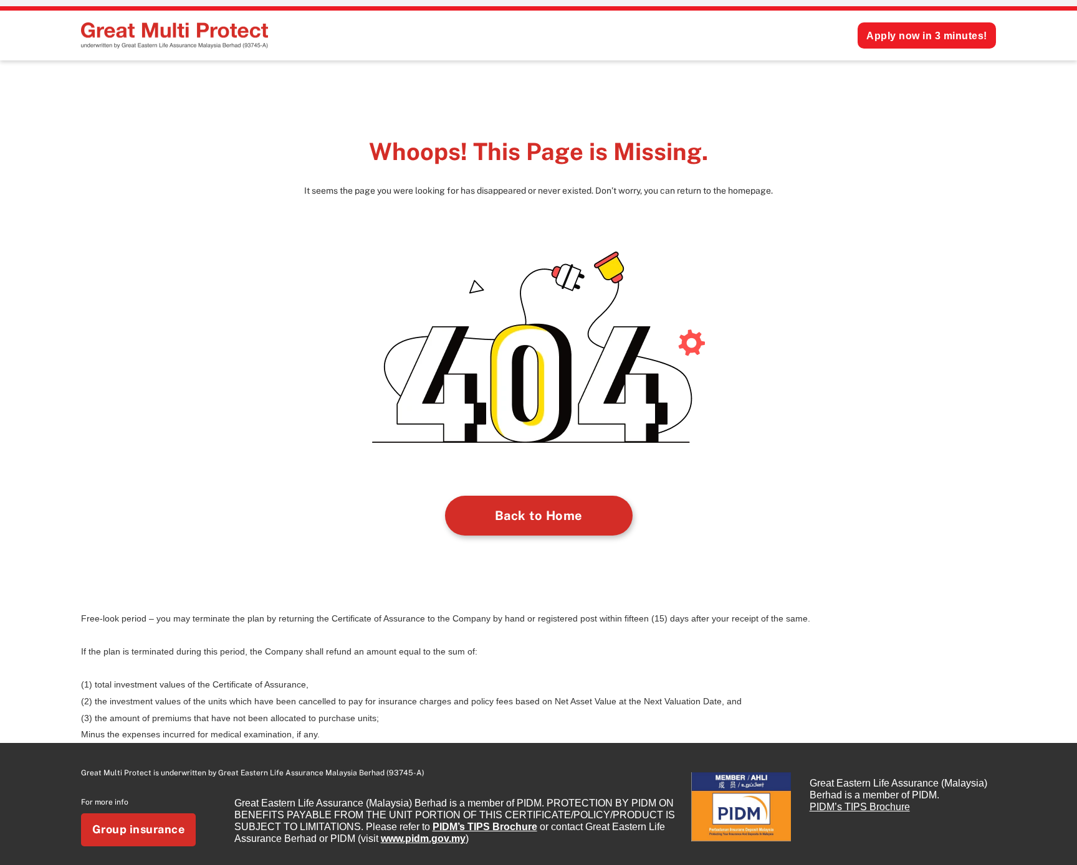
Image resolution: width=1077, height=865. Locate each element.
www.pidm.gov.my (423, 838)
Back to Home (539, 515)
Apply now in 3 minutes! (926, 36)
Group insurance (138, 829)
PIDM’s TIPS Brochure (485, 826)
